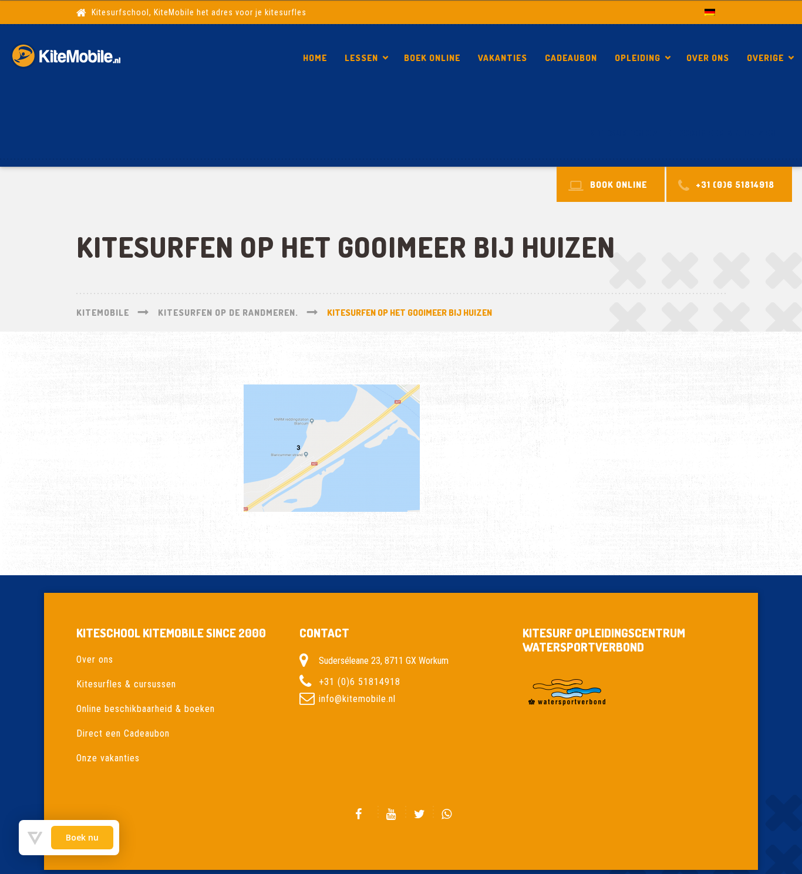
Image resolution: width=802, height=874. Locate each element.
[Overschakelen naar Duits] (710, 12)
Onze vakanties (108, 758)
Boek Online (432, 57)
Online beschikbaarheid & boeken (145, 708)
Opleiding (638, 57)
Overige (765, 57)
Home (315, 57)
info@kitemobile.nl (357, 698)
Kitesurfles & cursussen (126, 684)
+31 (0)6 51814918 (359, 681)
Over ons (707, 57)
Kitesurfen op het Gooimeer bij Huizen (682, 133)
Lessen (361, 57)
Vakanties (502, 57)
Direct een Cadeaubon (123, 733)
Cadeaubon (571, 57)
